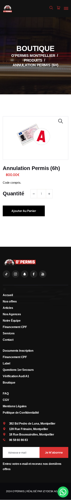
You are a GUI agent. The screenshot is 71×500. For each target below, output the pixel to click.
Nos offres (10, 301)
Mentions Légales (15, 406)
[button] (63, 492)
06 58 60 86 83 (18, 440)
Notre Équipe (12, 320)
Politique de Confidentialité (21, 412)
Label (6, 363)
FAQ (6, 393)
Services (8, 333)
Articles (8, 307)
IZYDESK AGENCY (53, 491)
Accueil (8, 295)
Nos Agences (12, 314)
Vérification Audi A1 (16, 376)
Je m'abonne (54, 452)
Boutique (9, 382)
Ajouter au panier (23, 211)
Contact (8, 339)
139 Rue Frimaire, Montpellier (28, 429)
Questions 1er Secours (18, 369)
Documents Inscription (18, 350)
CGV (6, 399)
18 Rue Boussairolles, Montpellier (31, 434)
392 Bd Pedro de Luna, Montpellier (32, 423)
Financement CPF (15, 327)
